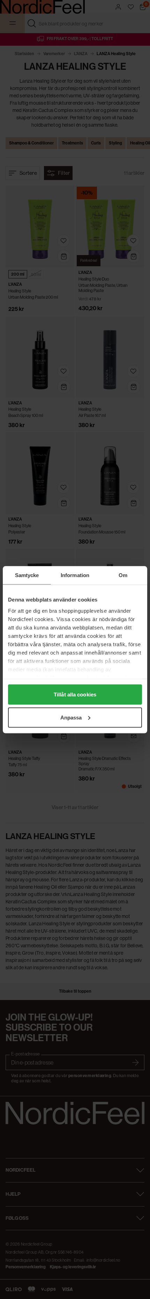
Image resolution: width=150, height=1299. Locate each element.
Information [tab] (75, 575)
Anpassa (71, 717)
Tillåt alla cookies (75, 694)
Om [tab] (123, 575)
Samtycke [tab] (27, 575)
